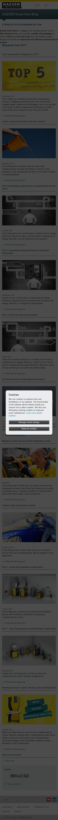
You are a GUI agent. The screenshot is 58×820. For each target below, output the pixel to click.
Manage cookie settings (29, 422)
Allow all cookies (29, 429)
